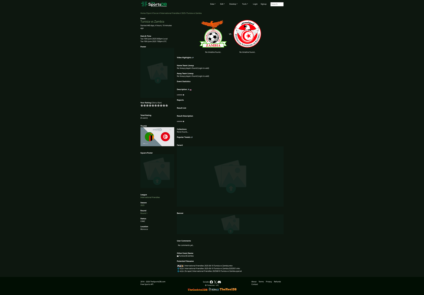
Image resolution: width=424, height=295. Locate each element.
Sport (149, 13)
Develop (232, 4)
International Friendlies (170, 13)
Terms (261, 281)
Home (143, 13)
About (253, 281)
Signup (264, 4)
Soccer (156, 13)
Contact (254, 284)
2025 (183, 13)
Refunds (277, 281)
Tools (244, 4)
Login (255, 4)
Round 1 (143, 213)
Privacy (269, 281)
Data (212, 4)
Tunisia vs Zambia (194, 13)
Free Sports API (146, 284)
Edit (221, 4)
